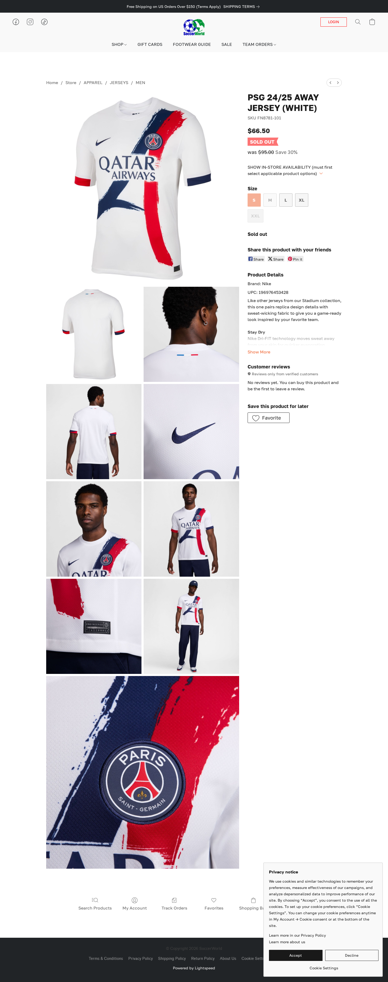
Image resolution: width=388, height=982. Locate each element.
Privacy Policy (140, 958)
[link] (242, 6)
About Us (228, 958)
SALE (226, 44)
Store (70, 82)
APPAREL (93, 82)
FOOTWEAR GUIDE (192, 44)
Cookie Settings (256, 958)
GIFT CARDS (150, 44)
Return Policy (203, 958)
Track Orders (174, 908)
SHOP (118, 44)
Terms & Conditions (106, 958)
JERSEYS (119, 82)
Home (52, 82)
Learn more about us (287, 942)
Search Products (95, 908)
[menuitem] (330, 82)
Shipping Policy (172, 958)
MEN (140, 82)
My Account (134, 908)
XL (301, 200)
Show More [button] (259, 351)
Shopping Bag (253, 908)
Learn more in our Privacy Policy (297, 935)
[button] (194, 27)
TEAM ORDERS (258, 44)
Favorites (214, 908)
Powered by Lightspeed (194, 968)
